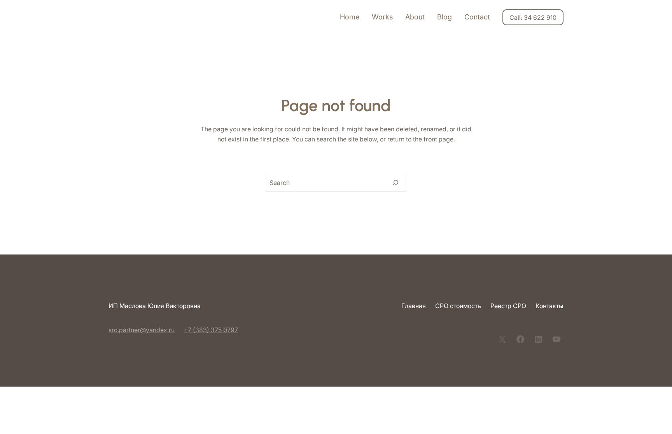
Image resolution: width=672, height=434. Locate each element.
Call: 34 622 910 (532, 17)
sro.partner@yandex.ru (141, 330)
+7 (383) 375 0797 (211, 330)
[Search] (395, 183)
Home (349, 17)
